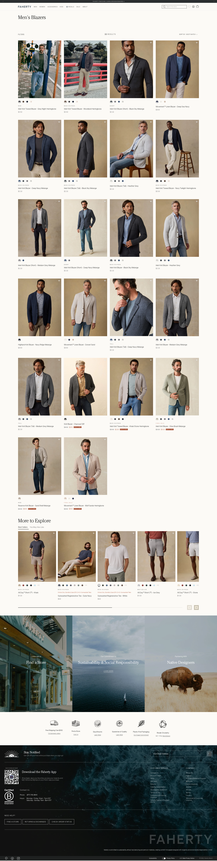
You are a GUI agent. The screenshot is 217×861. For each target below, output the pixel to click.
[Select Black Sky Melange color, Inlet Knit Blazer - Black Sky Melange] (111, 260)
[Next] (214, 1)
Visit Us (36, 671)
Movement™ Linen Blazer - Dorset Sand (79, 344)
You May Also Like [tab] (37, 527)
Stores (188, 793)
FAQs (152, 779)
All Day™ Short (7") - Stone (187, 592)
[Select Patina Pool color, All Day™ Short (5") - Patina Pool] (34, 585)
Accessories (52, 6)
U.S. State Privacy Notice (187, 858)
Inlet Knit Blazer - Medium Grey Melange (171, 344)
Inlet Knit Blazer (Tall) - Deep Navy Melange (127, 347)
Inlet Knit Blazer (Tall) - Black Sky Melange (80, 188)
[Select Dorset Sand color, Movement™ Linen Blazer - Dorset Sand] (161, 101)
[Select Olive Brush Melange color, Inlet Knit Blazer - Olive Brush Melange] (157, 419)
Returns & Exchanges (35, 822)
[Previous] (3, 1)
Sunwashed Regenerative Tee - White (112, 596)
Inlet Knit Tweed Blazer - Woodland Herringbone (82, 109)
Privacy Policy (170, 858)
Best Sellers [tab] (23, 527)
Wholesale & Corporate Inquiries (194, 799)
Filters (21, 34)
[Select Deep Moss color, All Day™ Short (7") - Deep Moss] (27, 585)
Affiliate (188, 790)
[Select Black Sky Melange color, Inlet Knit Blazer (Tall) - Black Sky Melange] (65, 181)
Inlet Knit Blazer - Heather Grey (168, 265)
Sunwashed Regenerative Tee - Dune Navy (75, 596)
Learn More (108, 671)
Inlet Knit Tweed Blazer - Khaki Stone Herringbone (129, 426)
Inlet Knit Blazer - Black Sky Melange (124, 267)
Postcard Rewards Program (196, 779)
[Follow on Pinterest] (6, 858)
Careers (189, 795)
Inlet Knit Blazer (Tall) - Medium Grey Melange (36, 426)
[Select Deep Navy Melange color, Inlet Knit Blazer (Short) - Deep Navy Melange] (23, 260)
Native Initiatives (191, 784)
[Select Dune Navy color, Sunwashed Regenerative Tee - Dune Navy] (59, 585)
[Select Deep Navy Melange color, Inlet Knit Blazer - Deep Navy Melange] (19, 181)
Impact (188, 776)
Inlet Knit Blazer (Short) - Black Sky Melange (127, 109)
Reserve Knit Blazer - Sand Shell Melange (34, 505)
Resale (71, 6)
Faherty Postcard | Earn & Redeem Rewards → (108, 1)
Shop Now (181, 671)
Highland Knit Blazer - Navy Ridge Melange (35, 344)
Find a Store (13, 822)
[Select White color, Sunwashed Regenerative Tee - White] (99, 585)
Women (42, 6)
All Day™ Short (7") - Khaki (28, 592)
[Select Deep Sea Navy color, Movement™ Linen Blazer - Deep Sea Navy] (157, 101)
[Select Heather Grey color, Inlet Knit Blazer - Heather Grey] (157, 260)
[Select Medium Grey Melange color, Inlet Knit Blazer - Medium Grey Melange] (157, 339)
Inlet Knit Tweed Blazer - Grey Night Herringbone (37, 109)
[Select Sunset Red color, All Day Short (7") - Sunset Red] (23, 585)
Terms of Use (155, 793)
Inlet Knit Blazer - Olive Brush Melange (170, 426)
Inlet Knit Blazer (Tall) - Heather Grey (124, 186)
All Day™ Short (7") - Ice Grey (148, 592)
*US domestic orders (54, 733)
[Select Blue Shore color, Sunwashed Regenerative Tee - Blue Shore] (67, 585)
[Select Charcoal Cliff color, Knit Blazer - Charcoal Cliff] (65, 419)
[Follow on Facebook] (12, 858)
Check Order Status (62, 822)
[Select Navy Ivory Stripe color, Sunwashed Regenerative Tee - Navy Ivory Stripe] (70, 585)
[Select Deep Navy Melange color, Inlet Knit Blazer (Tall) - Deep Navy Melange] (119, 101)
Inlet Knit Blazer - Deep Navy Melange (33, 188)
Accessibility (153, 858)
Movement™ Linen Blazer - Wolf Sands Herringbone (84, 505)
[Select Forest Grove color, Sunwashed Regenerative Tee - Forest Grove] (63, 585)
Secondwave (166, 736)
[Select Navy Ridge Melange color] (19, 339)
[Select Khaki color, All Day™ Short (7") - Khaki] (19, 585)
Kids (61, 6)
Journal (188, 787)
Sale (78, 6)
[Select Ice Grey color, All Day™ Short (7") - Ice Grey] (138, 585)
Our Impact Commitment (141, 735)
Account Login (155, 776)
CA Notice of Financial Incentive (158, 796)
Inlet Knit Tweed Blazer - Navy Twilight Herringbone (176, 188)
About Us (189, 773)
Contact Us (154, 773)
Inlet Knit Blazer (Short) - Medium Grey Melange (36, 265)
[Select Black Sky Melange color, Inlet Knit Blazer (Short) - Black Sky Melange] (111, 101)
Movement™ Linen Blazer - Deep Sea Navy (172, 106)
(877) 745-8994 (32, 795)
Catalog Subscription (158, 787)
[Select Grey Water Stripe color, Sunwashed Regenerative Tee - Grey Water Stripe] (74, 585)
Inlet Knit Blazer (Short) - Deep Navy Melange (82, 267)
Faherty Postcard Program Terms (159, 801)
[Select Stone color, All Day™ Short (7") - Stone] (178, 585)
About (85, 6)
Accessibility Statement (158, 790)
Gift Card (153, 781)
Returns (153, 784)
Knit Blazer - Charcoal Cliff (74, 424)
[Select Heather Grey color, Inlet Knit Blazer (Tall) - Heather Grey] (122, 101)
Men (35, 6)
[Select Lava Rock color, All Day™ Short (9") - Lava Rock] (31, 585)
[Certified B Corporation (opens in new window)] (9, 796)
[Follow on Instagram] (18, 858)
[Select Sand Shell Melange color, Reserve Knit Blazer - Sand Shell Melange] (19, 498)
